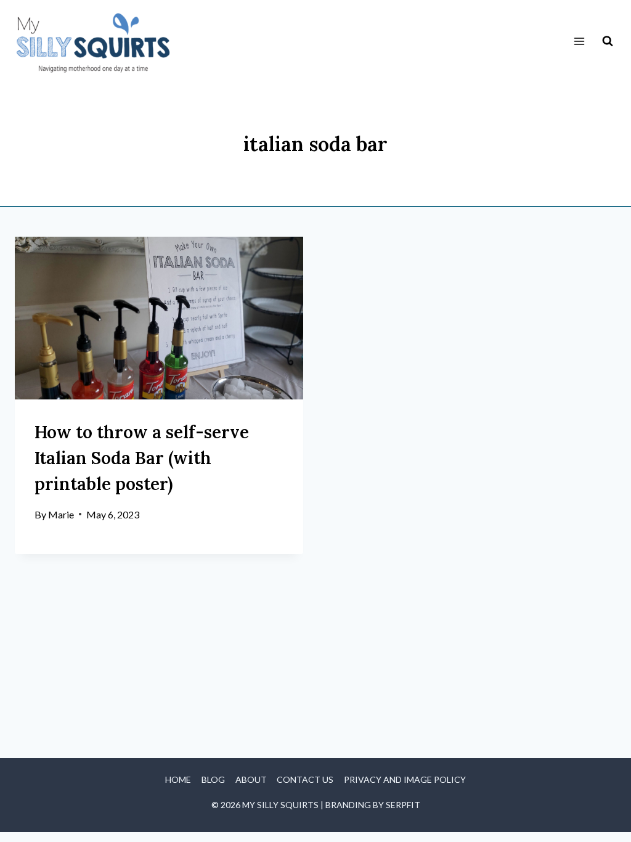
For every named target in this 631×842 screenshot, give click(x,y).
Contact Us (305, 779)
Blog (213, 779)
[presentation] (159, 318)
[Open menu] (579, 41)
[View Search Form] (607, 41)
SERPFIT (403, 804)
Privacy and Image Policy (405, 779)
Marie (61, 514)
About (251, 779)
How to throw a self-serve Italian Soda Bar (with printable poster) (142, 458)
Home (178, 779)
